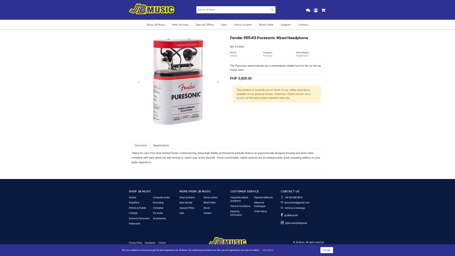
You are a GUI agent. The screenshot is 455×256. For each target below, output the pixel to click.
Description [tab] (141, 145)
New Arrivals (180, 24)
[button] (139, 82)
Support (286, 24)
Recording (158, 202)
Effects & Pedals (137, 208)
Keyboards (134, 223)
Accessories (159, 218)
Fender (233, 56)
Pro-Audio (267, 56)
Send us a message (295, 208)
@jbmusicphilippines (295, 223)
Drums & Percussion (139, 218)
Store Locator (243, 24)
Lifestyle (133, 213)
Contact (303, 24)
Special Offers (205, 24)
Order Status (260, 211)
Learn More (267, 250)
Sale (224, 24)
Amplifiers (134, 202)
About (207, 208)
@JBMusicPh (290, 215)
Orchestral (158, 208)
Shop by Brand (187, 197)
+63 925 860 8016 (294, 197)
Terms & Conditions (240, 206)
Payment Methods (263, 197)
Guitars (132, 197)
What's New (266, 24)
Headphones (302, 56)
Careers (207, 213)
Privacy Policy (135, 243)
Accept (326, 250)
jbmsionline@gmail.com (297, 202)
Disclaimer (150, 243)
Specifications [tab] (161, 145)
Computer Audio (161, 197)
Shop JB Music (156, 24)
